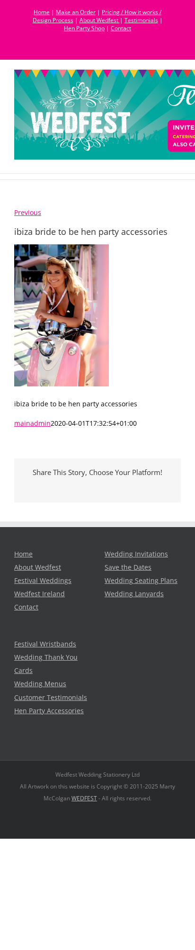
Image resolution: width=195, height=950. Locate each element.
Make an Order (76, 12)
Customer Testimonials (50, 697)
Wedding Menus (40, 684)
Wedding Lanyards (134, 594)
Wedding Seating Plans (141, 580)
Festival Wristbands (45, 644)
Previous (27, 212)
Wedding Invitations (136, 554)
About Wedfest (100, 20)
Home (42, 12)
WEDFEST (84, 798)
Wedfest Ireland (39, 594)
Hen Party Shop (84, 28)
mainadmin (32, 423)
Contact (121, 28)
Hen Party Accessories (49, 711)
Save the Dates (128, 567)
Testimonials (141, 20)
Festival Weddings (42, 580)
